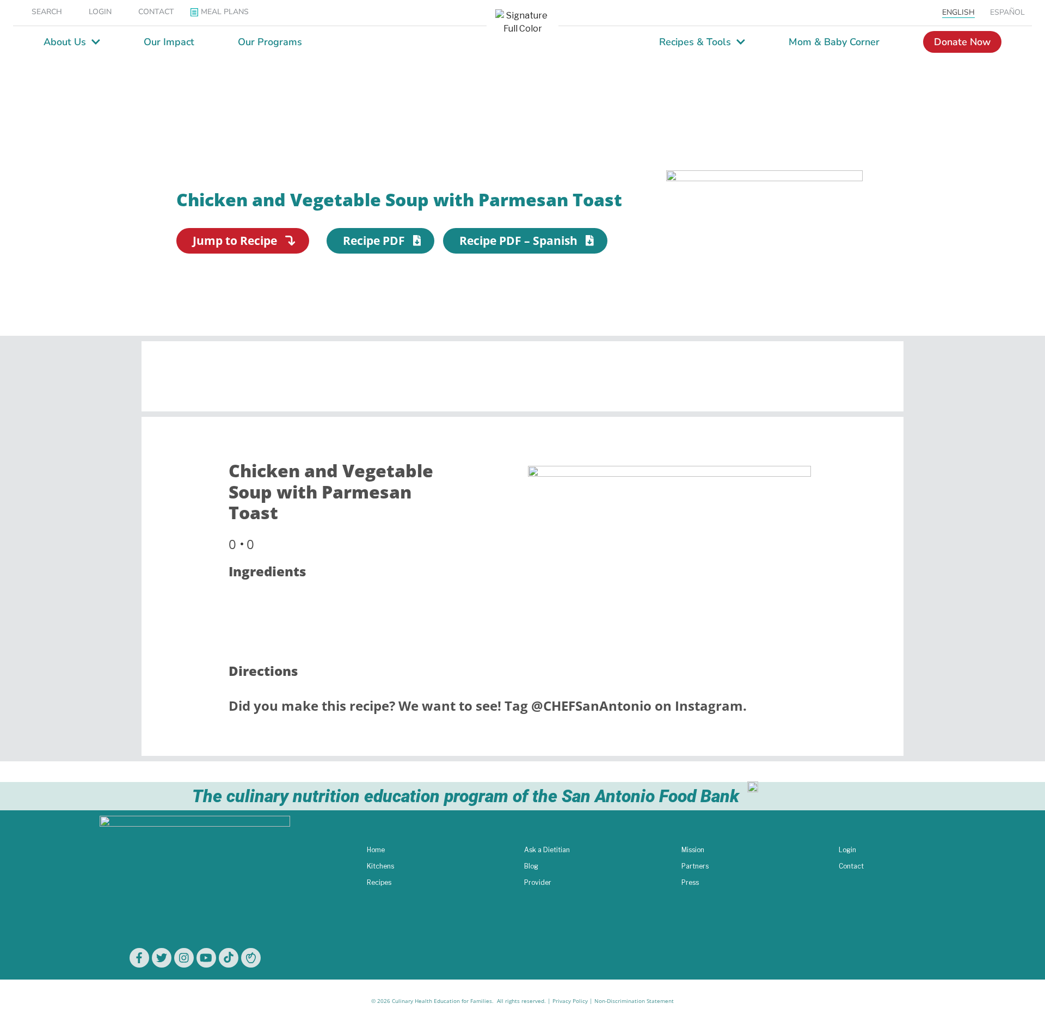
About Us (65, 41)
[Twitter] (161, 958)
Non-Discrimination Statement (634, 1001)
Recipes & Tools (695, 41)
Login (847, 850)
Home (376, 850)
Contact (851, 866)
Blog (531, 866)
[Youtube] (206, 958)
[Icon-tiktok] (228, 958)
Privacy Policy (570, 1001)
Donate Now (962, 41)
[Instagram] (184, 958)
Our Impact (169, 41)
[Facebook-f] (139, 958)
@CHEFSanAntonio (591, 706)
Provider (537, 882)
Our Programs (270, 41)
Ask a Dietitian (547, 850)
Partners (695, 866)
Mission (692, 850)
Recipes (379, 882)
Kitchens (380, 866)
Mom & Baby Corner (834, 41)
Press (690, 882)
